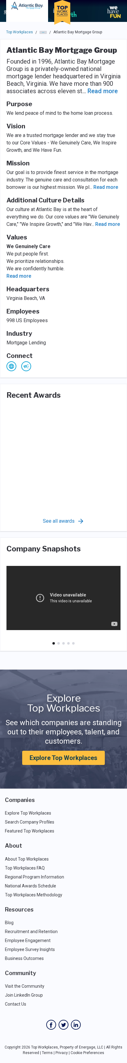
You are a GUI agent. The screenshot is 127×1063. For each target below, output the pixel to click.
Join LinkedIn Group (24, 995)
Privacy (61, 1053)
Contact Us (15, 1004)
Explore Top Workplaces (63, 758)
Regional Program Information (34, 876)
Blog (9, 922)
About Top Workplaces (27, 859)
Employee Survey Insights (30, 949)
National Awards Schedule (30, 885)
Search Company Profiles (29, 822)
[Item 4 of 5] (68, 643)
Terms (47, 1053)
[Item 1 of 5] (53, 643)
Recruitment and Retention (31, 931)
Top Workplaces (19, 32)
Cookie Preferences (87, 1053)
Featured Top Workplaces (29, 830)
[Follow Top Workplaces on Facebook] (51, 1025)
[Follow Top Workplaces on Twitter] (63, 1025)
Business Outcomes (24, 958)
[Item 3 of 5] (63, 643)
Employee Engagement (28, 940)
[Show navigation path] (43, 32)
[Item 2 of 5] (58, 643)
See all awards (59, 521)
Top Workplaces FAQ (25, 868)
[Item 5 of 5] (73, 643)
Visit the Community (24, 986)
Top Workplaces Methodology (33, 894)
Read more (103, 91)
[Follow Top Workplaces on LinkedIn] (76, 1025)
